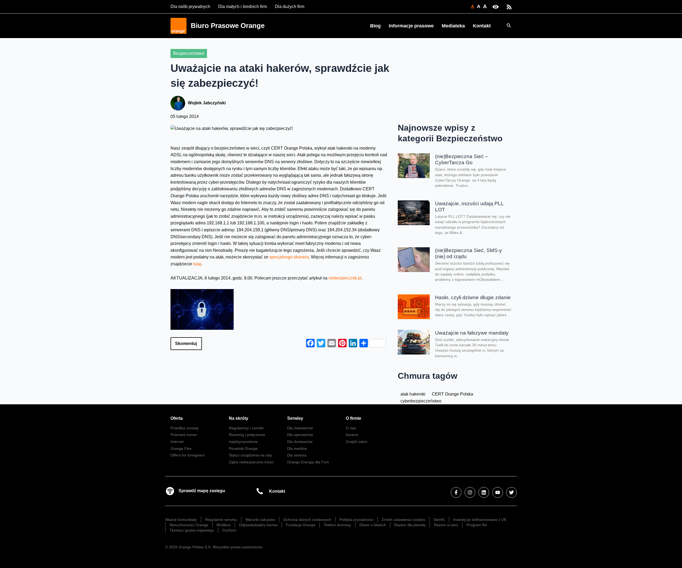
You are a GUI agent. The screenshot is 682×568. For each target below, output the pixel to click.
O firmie (353, 418)
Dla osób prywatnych (190, 6)
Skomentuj (186, 343)
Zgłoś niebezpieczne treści (251, 462)
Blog (375, 25)
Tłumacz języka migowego (191, 530)
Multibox (224, 525)
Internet (177, 441)
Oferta (176, 418)
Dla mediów (297, 448)
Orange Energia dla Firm (308, 462)
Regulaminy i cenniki (246, 428)
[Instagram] (470, 492)
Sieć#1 (439, 519)
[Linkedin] (483, 492)
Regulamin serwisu (221, 519)
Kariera (352, 435)
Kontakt (482, 25)
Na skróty (238, 418)
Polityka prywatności (356, 519)
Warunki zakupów (260, 519)
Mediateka (453, 25)
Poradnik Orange (243, 448)
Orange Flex (181, 448)
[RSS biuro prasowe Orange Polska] (509, 6)
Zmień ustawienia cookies (403, 519)
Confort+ (229, 530)
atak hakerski (412, 394)
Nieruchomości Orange (188, 525)
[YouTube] (497, 492)
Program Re (476, 525)
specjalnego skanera (289, 257)
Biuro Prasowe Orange (228, 26)
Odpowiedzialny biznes (258, 525)
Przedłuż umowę (184, 428)
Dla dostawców (299, 441)
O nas (351, 428)
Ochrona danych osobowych (307, 519)
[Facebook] (456, 492)
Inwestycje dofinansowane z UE (479, 519)
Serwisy (295, 418)
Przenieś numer (183, 435)
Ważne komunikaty (181, 519)
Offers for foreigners (187, 455)
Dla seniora (296, 455)
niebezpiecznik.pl (345, 278)
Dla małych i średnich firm (242, 6)
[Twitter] (511, 492)
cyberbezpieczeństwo (420, 401)
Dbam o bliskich (372, 525)
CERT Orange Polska (452, 394)
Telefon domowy (337, 525)
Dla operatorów (300, 435)
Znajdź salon (356, 441)
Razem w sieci (446, 525)
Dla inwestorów (300, 428)
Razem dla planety (410, 525)
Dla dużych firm (289, 6)
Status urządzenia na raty (250, 455)
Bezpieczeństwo (188, 53)
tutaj (197, 264)
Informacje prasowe (411, 25)
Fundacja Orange (300, 525)
